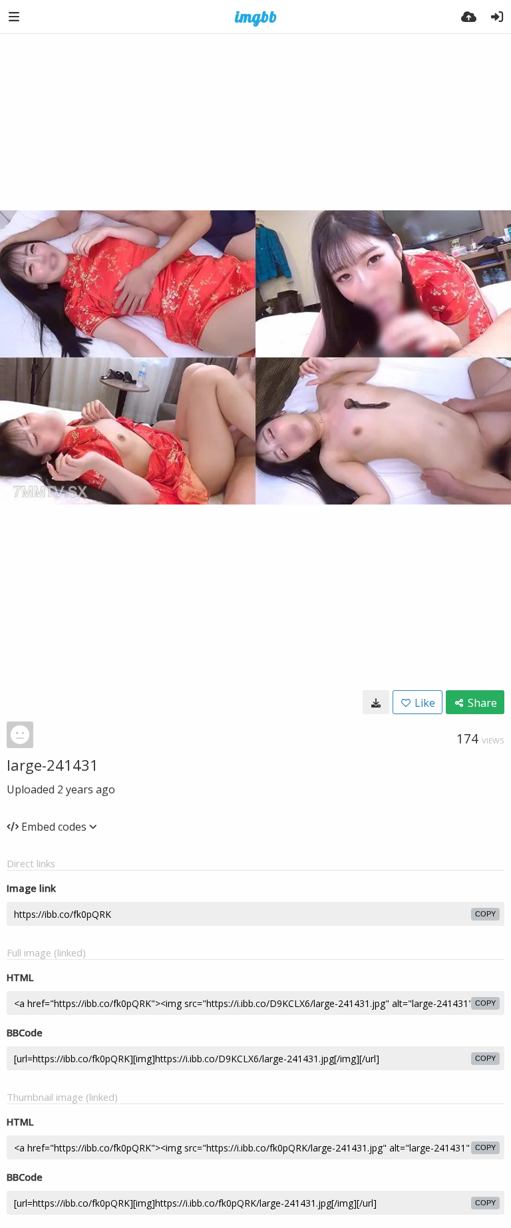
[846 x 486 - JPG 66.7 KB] (376, 702)
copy (485, 914)
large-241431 (52, 765)
